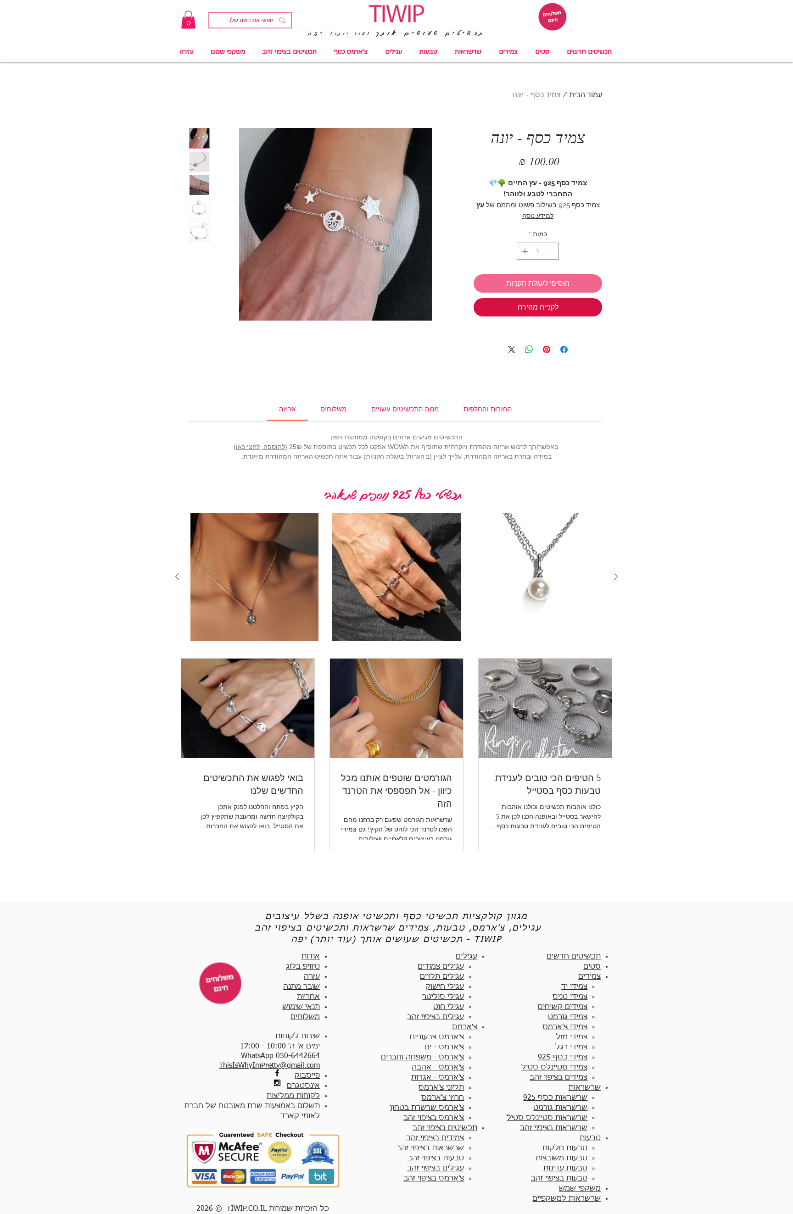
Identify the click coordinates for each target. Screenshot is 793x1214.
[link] (188, 19)
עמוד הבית (585, 94)
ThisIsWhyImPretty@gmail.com (269, 1066)
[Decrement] (552, 251)
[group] (396, 577)
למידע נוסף (537, 215)
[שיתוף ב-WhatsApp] (529, 349)
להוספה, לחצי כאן (260, 446)
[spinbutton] (538, 251)
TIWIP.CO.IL (247, 1209)
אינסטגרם (303, 1086)
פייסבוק (307, 1076)
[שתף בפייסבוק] (564, 349)
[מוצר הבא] (177, 576)
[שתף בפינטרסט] (546, 349)
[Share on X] (511, 349)
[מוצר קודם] (615, 576)
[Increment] (524, 251)
